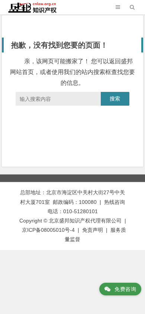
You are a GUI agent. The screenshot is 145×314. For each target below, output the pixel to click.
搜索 (115, 99)
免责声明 (92, 230)
